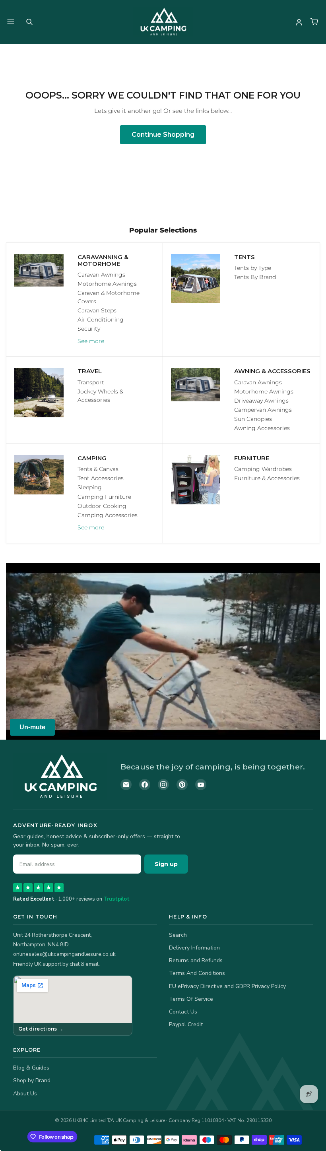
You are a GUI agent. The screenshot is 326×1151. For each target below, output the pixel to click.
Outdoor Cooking (102, 506)
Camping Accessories (108, 515)
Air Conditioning (101, 319)
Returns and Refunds (196, 960)
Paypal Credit (186, 1024)
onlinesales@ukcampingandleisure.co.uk (64, 954)
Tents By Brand (255, 277)
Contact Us (183, 1011)
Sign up (166, 864)
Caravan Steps (97, 310)
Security (89, 328)
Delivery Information (194, 947)
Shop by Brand (31, 1080)
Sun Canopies (253, 418)
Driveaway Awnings (261, 400)
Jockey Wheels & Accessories (100, 395)
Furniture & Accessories (267, 478)
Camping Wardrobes (263, 469)
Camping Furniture (104, 496)
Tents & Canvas (98, 469)
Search (178, 935)
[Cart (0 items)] (314, 22)
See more (91, 341)
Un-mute (32, 727)
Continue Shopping (163, 134)
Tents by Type (252, 267)
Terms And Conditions (197, 973)
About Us (25, 1093)
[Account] (299, 22)
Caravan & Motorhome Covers (109, 297)
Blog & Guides (31, 1068)
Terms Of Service (191, 999)
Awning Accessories (262, 428)
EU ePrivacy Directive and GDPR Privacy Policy (227, 986)
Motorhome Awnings (107, 283)
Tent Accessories (101, 478)
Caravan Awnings (101, 274)
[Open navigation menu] (11, 21)
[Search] (29, 22)
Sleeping (90, 487)
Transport (91, 382)
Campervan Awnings (263, 409)
